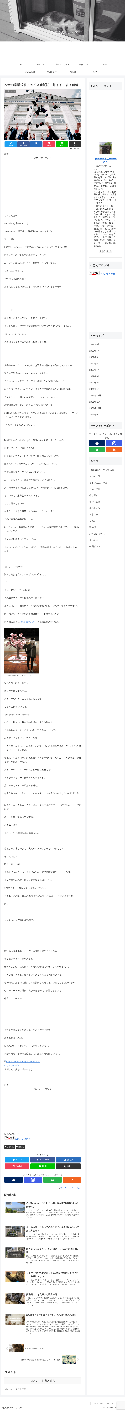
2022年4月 (94, 370)
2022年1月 (94, 389)
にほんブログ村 (12, 1065)
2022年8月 (94, 344)
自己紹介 (93, 540)
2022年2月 (94, 382)
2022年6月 (94, 357)
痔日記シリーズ (97, 533)
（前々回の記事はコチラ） (28, 622)
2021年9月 (94, 414)
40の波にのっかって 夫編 (101, 470)
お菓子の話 (94, 489)
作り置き (93, 495)
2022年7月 (94, 351)
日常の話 (21, 1147)
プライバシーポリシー (100, 1403)
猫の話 (92, 527)
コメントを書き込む (42, 1380)
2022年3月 (94, 376)
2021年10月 (95, 408)
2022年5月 (94, 363)
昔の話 (92, 521)
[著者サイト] (13, 1180)
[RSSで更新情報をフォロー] (72, 1180)
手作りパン (94, 508)
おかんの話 (94, 476)
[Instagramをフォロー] (33, 1180)
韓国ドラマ (94, 546)
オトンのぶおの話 (98, 482)
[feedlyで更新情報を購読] (52, 1180)
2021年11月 (95, 402)
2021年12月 (95, 395)
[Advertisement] (42, 177)
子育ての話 (10, 1147)
